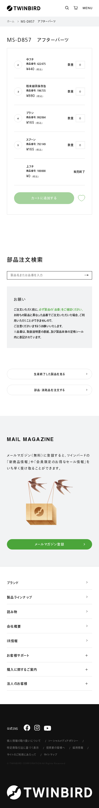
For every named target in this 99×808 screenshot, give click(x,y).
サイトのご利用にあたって (21, 754)
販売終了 (79, 171)
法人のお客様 (17, 683)
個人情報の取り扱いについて (24, 740)
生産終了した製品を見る (49, 374)
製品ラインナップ (19, 597)
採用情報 (78, 747)
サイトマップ (50, 754)
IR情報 (12, 641)
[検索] (67, 8)
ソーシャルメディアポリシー (63, 740)
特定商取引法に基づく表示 (23, 747)
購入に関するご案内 (22, 669)
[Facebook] (27, 727)
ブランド (13, 582)
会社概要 (14, 626)
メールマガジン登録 (49, 544)
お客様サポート (18, 655)
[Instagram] (37, 727)
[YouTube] (47, 728)
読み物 (12, 611)
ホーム (11, 21)
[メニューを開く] (87, 8)
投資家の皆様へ (55, 747)
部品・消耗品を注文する (49, 390)
